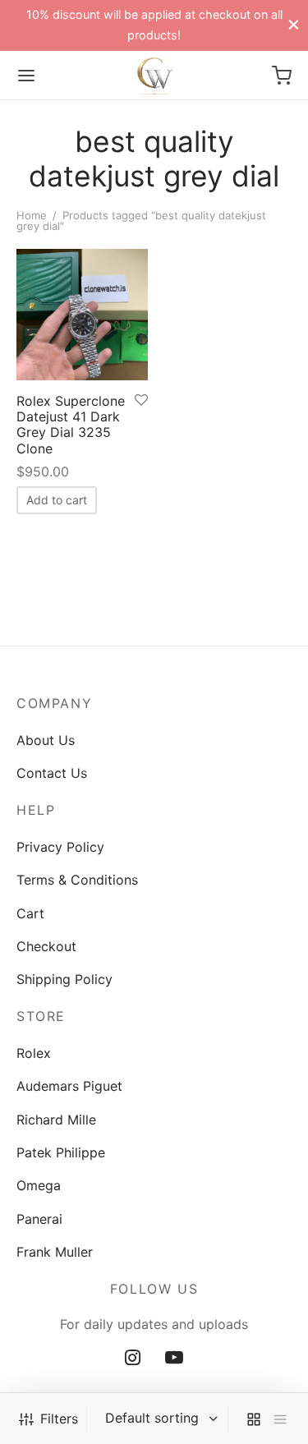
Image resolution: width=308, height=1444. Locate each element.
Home (31, 215)
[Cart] (282, 75)
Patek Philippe (60, 1152)
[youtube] (174, 1358)
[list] (280, 1419)
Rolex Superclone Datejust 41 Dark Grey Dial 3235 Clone (70, 425)
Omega (38, 1185)
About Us (45, 740)
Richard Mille (56, 1119)
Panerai (39, 1219)
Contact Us (51, 773)
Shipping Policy (64, 979)
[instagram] (133, 1358)
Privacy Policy (60, 847)
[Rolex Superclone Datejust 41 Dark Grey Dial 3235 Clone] (82, 314)
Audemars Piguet (69, 1086)
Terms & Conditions (77, 879)
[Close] (293, 25)
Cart (30, 913)
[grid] (254, 1419)
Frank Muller (54, 1252)
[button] (56, 500)
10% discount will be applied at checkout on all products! (154, 24)
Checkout (46, 946)
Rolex (33, 1053)
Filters (59, 1418)
